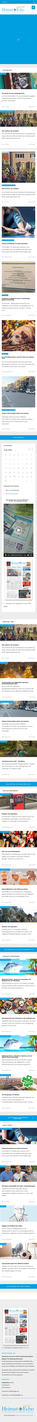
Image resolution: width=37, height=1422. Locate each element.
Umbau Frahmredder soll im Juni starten (15, 413)
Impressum (18, 1415)
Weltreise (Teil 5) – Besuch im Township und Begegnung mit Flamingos (16, 980)
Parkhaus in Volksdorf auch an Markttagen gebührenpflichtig (16, 299)
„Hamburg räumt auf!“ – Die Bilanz (13, 761)
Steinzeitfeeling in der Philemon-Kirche (15, 889)
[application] (18, 530)
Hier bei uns (10, 111)
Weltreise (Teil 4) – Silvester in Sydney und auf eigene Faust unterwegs (17, 1056)
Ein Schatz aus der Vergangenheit (13, 93)
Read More (32, 106)
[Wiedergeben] (6, 555)
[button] (18, 530)
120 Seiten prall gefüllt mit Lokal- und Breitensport (18, 1186)
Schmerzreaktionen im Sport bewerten (15, 243)
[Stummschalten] (28, 555)
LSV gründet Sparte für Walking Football (15, 1263)
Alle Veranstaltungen (11, 494)
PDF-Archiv (26, 1348)
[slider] (17, 555)
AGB (32, 1415)
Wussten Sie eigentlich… (10, 814)
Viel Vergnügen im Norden (10, 1095)
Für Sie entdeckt (5, 794)
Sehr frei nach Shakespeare (11, 851)
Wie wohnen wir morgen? (10, 131)
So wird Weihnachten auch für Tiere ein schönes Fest (18, 357)
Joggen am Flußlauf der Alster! (12, 1226)
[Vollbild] (31, 555)
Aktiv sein (4, 240)
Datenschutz (26, 1415)
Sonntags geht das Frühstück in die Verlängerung (18, 1018)
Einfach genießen (5, 959)
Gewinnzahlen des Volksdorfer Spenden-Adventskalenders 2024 (15, 683)
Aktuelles (3, 73)
